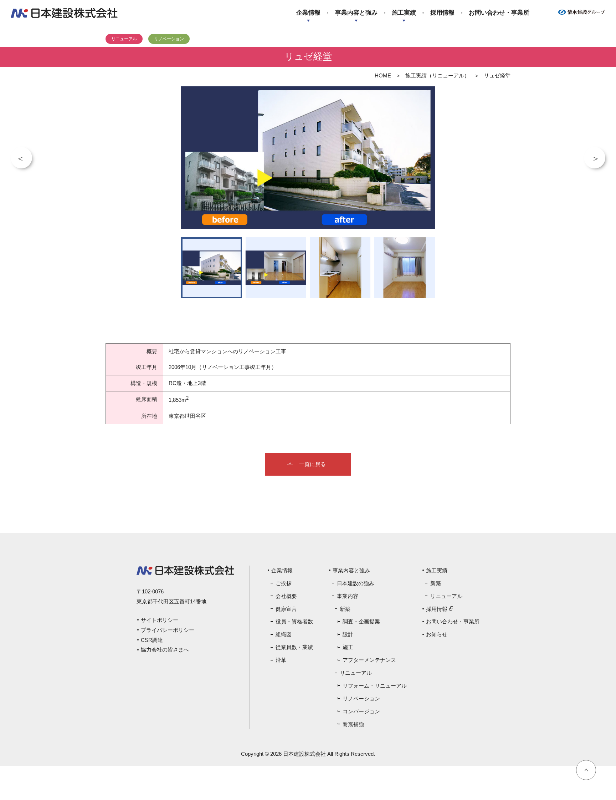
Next (594, 157)
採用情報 (442, 12)
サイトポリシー (159, 620)
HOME (383, 75)
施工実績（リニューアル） (437, 75)
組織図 (284, 634)
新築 (345, 609)
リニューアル (356, 673)
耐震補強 (353, 724)
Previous (21, 157)
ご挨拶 (284, 583)
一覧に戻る (312, 464)
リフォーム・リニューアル (375, 686)
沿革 (281, 660)
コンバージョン (361, 711)
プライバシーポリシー (167, 630)
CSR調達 (152, 640)
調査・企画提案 (361, 621)
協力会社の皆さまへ (165, 650)
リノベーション (361, 698)
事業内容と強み (356, 12)
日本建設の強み (355, 583)
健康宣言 (286, 609)
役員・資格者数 (294, 621)
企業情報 (308, 12)
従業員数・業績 (294, 647)
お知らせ (436, 634)
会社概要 (286, 596)
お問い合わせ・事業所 (499, 12)
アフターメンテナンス (369, 660)
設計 (348, 634)
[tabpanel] (308, 157)
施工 (348, 647)
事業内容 (347, 596)
